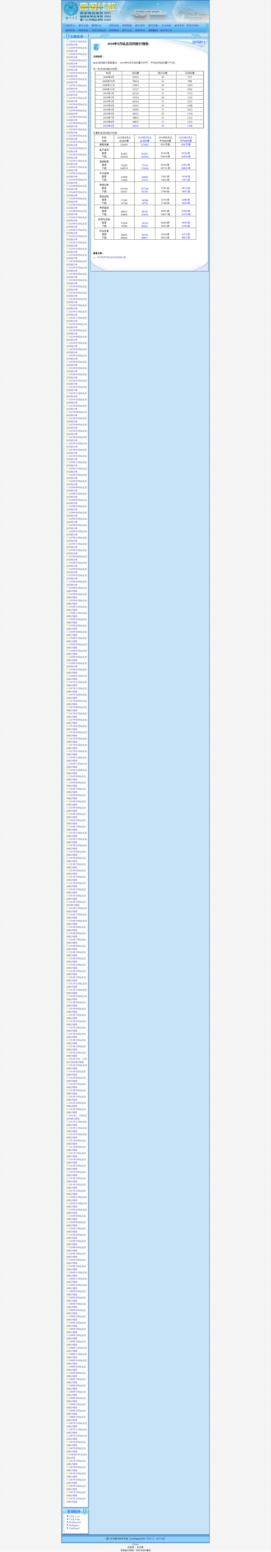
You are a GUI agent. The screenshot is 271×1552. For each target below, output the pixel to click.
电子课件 (140, 25)
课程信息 (114, 25)
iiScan (135, 1544)
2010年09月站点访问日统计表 (111, 257)
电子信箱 (160, 1538)
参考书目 (179, 25)
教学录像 (153, 25)
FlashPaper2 (74, 1528)
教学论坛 (127, 30)
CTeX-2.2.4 (74, 1516)
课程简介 (70, 25)
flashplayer (74, 1525)
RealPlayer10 (75, 1522)
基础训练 (83, 30)
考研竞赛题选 (98, 30)
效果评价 (140, 30)
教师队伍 (96, 25)
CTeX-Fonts (74, 1519)
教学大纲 (83, 25)
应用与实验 (192, 25)
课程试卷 (70, 30)
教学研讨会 (166, 30)
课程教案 (127, 25)
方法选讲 (166, 25)
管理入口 (150, 1538)
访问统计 (153, 30)
